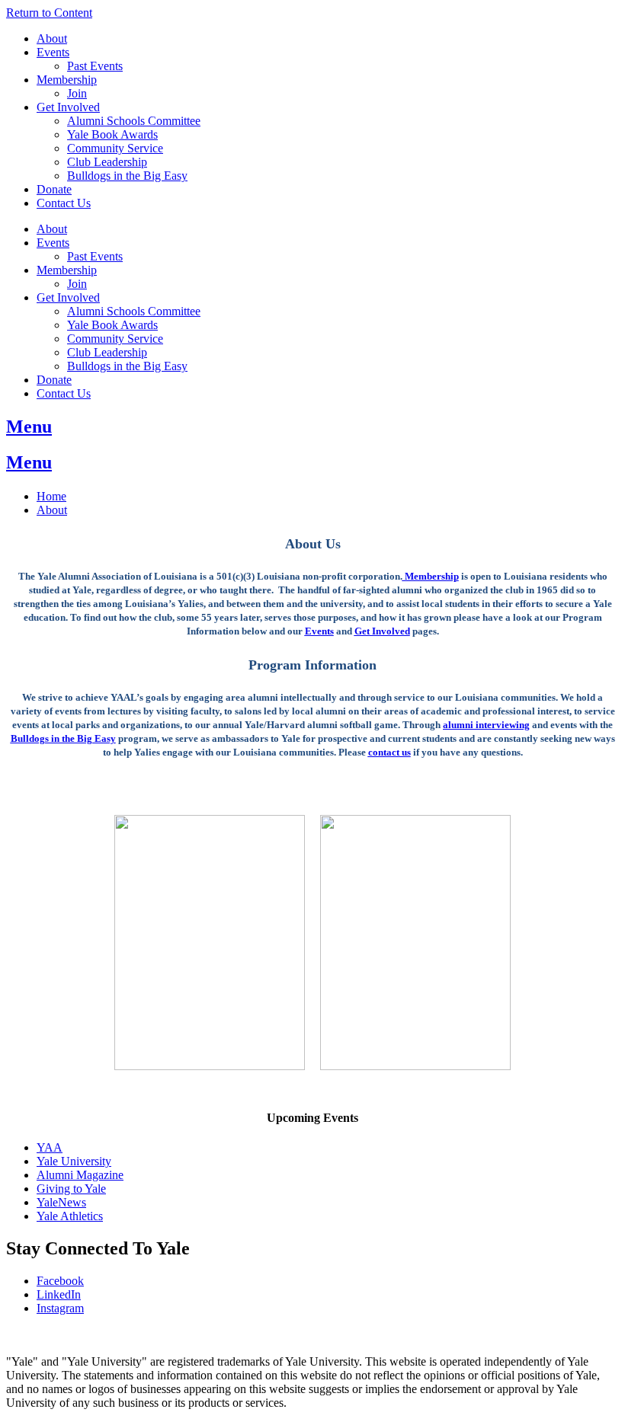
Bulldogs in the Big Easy (127, 175)
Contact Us (64, 203)
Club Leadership (107, 161)
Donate (54, 189)
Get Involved (68, 107)
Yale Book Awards (112, 134)
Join (77, 93)
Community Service (115, 148)
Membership (67, 79)
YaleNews (61, 1202)
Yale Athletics (70, 1215)
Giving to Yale (71, 1188)
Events (53, 52)
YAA (49, 1147)
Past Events (95, 65)
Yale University (74, 1161)
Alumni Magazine (80, 1174)
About (52, 38)
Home (51, 496)
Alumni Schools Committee (133, 120)
